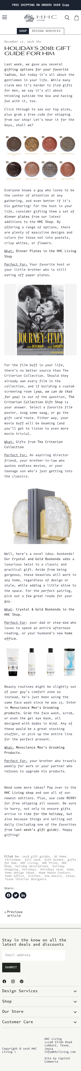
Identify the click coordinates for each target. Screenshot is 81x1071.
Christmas (13, 859)
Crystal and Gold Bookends (36, 559)
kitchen (34, 876)
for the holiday (48, 814)
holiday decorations (31, 866)
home (70, 869)
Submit (11, 967)
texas (70, 876)
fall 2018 (32, 859)
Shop (23, 31)
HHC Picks (50, 863)
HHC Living (29, 863)
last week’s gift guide (35, 830)
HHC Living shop (18, 793)
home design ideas (19, 872)
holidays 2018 (51, 869)
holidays (29, 869)
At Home (60, 856)
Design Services (46, 31)
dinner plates (17, 217)
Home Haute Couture (54, 872)
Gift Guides (54, 859)
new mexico (53, 876)
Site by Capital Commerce (57, 1060)
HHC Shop (45, 222)
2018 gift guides (36, 856)
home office (14, 876)
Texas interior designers (25, 879)
